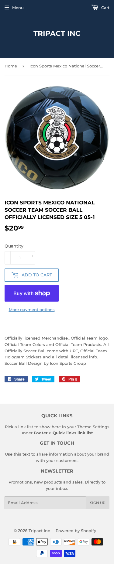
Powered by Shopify (76, 530)
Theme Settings (93, 426)
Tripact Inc (57, 33)
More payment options (32, 309)
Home (11, 65)
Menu (18, 7)
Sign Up (97, 503)
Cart (104, 7)
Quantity (14, 246)
